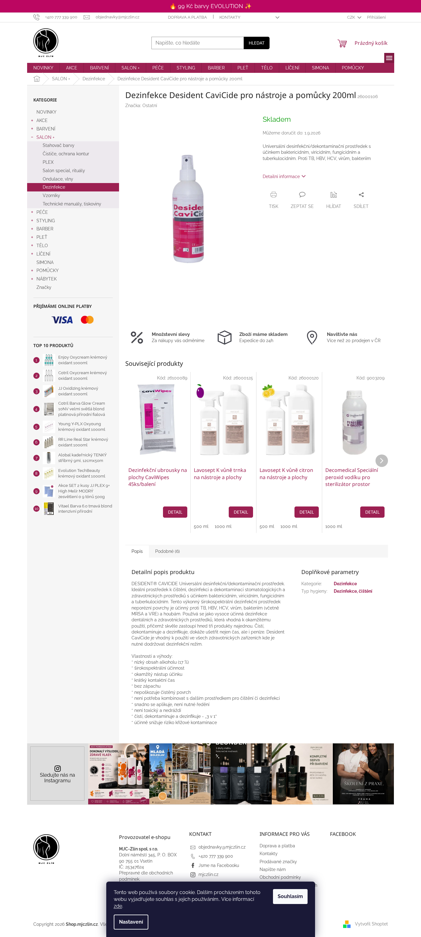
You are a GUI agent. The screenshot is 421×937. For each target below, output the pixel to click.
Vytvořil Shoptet (371, 923)
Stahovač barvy (58, 145)
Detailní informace (281, 176)
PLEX (48, 162)
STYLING (45, 220)
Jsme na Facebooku (219, 865)
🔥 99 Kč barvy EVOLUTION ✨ (210, 6)
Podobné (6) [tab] (167, 551)
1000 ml (223, 526)
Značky (43, 287)
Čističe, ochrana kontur (66, 153)
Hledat (257, 43)
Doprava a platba (187, 17)
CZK (351, 17)
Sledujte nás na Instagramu (57, 778)
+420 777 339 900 (216, 856)
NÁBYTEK (46, 278)
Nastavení (131, 922)
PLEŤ (41, 237)
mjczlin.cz (208, 874)
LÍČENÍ (43, 254)
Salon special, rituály (64, 170)
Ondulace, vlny (58, 179)
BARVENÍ (45, 128)
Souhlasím (290, 896)
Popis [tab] (137, 551)
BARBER (44, 228)
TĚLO (42, 245)
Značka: (141, 105)
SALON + (45, 137)
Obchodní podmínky (280, 877)
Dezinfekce (54, 187)
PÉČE (42, 212)
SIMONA (45, 262)
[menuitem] (43, 68)
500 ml (201, 526)
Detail (175, 512)
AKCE (42, 120)
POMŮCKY (47, 270)
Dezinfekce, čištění (353, 591)
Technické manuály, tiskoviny (72, 203)
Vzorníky (51, 195)
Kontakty (229, 17)
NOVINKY (46, 112)
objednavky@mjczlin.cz (222, 847)
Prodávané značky (278, 861)
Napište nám (273, 869)
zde (118, 906)
